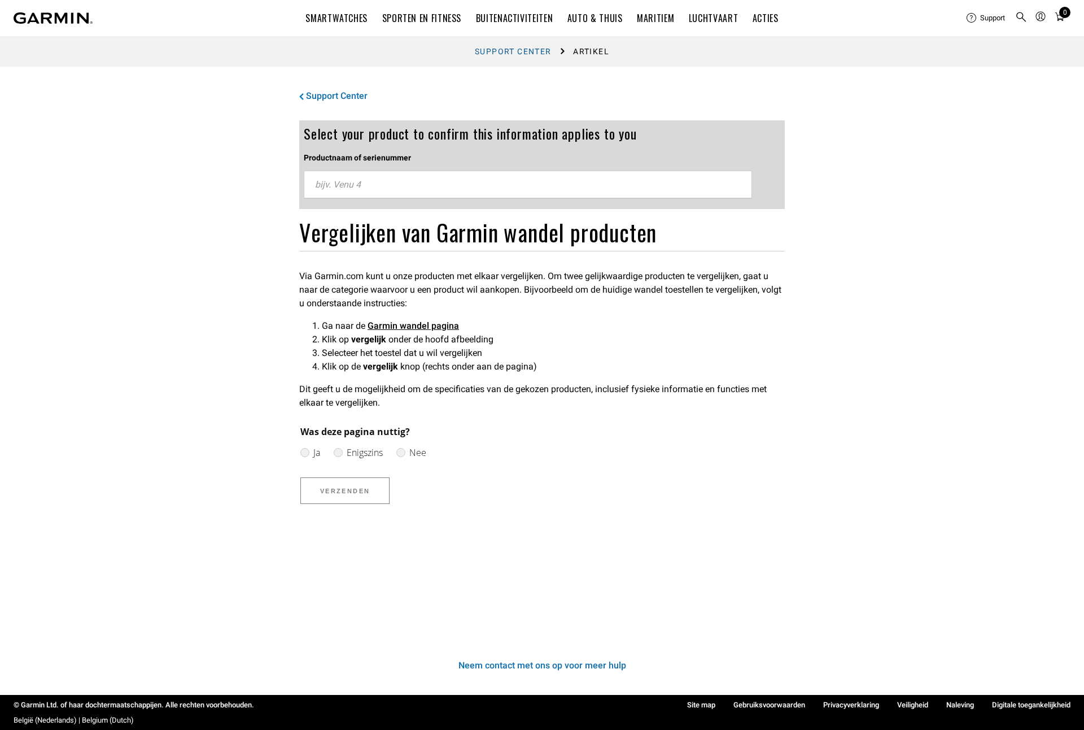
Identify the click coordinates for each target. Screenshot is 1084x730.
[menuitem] (986, 18)
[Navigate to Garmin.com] (53, 18)
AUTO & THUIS (595, 18)
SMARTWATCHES (336, 18)
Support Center (513, 51)
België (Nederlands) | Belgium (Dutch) (74, 720)
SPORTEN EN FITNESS (422, 18)
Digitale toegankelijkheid (1031, 705)
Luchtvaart (713, 18)
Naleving (960, 705)
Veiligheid (912, 705)
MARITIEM (655, 18)
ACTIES (766, 18)
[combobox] (528, 185)
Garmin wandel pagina (413, 325)
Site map (701, 705)
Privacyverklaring (851, 705)
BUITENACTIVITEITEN (514, 18)
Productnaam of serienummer (357, 157)
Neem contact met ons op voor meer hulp (542, 665)
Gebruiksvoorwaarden (769, 705)
